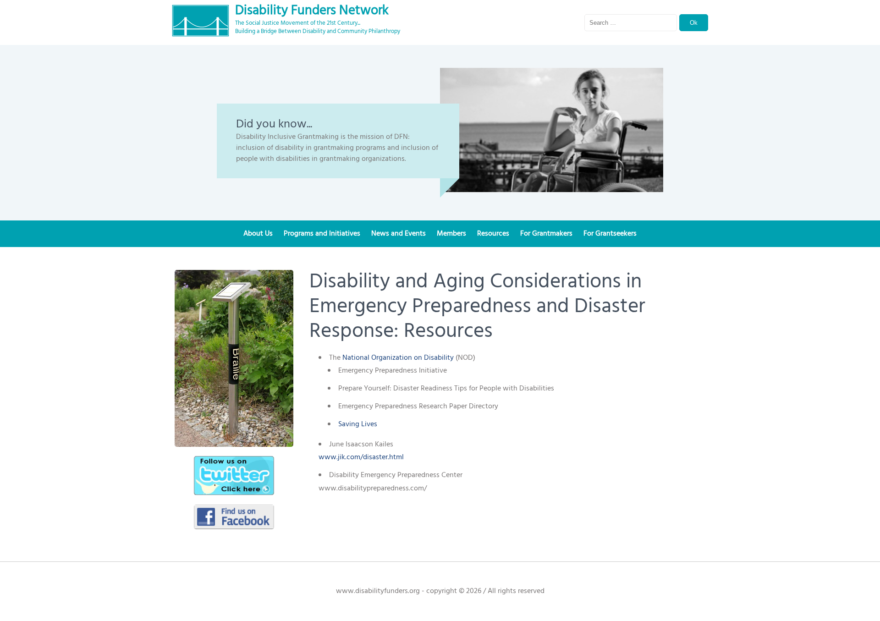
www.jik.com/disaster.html (361, 457)
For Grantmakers (546, 234)
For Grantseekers (610, 234)
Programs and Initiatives (322, 234)
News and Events (398, 234)
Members (451, 234)
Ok (694, 22)
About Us (258, 234)
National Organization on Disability (398, 358)
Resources (493, 234)
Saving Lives (357, 424)
